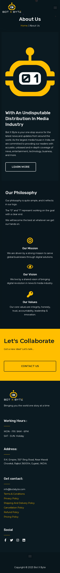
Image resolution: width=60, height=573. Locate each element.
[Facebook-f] (5, 540)
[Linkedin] (23, 540)
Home (24, 25)
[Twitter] (11, 540)
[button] (55, 7)
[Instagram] (17, 540)
